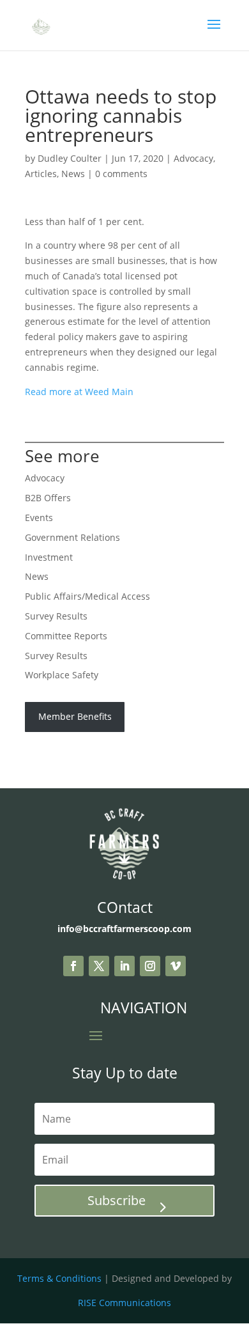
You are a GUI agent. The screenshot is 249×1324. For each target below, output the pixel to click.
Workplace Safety (61, 675)
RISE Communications (124, 1303)
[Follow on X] (99, 966)
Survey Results (56, 616)
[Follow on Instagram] (150, 966)
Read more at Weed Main (79, 392)
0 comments (121, 173)
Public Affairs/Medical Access (87, 596)
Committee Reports (66, 636)
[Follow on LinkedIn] (124, 966)
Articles (41, 173)
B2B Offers (48, 498)
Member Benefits (75, 716)
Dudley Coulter (70, 158)
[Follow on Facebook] (73, 966)
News (73, 173)
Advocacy (193, 158)
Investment (49, 557)
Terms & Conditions (59, 1278)
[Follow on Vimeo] (175, 966)
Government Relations (72, 537)
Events (39, 517)
